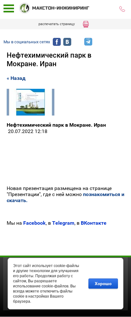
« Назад (16, 78)
